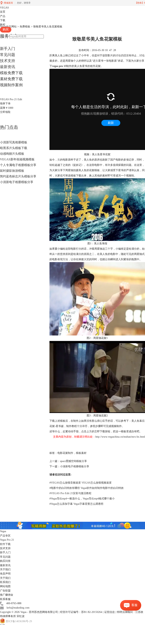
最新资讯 (7, 67)
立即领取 (5, 112)
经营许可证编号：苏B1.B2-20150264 (81, 612)
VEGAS (4, 7)
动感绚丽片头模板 (12, 153)
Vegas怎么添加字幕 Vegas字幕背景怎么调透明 (76, 503)
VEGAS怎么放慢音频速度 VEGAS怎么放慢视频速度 (80, 482)
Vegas (23, 612)
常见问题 (7, 55)
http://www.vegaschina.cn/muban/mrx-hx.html (120, 436)
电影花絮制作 (65, 453)
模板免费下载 (11, 73)
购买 (6, 29)
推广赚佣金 (6, 594)
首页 (2, 11)
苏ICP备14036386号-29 (19, 621)
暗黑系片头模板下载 (13, 148)
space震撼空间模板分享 (73, 461)
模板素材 (81, 453)
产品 (2, 16)
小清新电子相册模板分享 (16, 182)
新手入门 (7, 49)
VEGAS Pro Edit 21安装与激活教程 (70, 493)
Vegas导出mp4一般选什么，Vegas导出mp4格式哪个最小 (82, 498)
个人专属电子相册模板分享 (18, 165)
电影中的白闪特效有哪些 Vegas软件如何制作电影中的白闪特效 (86, 488)
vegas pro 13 (59, 66)
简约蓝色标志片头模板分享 (18, 176)
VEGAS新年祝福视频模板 (17, 159)
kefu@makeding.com (18, 607)
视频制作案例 (11, 85)
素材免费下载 (11, 79)
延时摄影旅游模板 (12, 170)
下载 (2, 20)
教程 (2, 24)
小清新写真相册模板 (13, 142)
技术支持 (7, 61)
